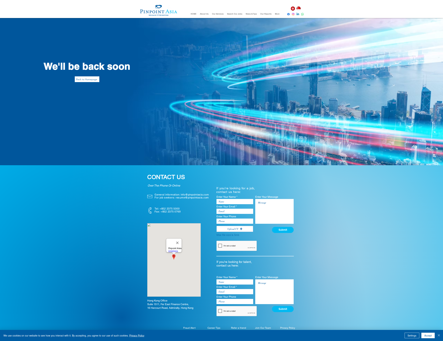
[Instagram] (293, 14)
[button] (234, 229)
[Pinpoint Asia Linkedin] (297, 14)
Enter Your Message (266, 197)
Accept (428, 335)
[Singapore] (298, 8)
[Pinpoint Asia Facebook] (288, 14)
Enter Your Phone (226, 216)
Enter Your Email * (226, 206)
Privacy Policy (136, 335)
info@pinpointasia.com (195, 194)
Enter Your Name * (226, 197)
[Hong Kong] (292, 8)
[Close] (439, 335)
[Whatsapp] (302, 14)
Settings (412, 335)
